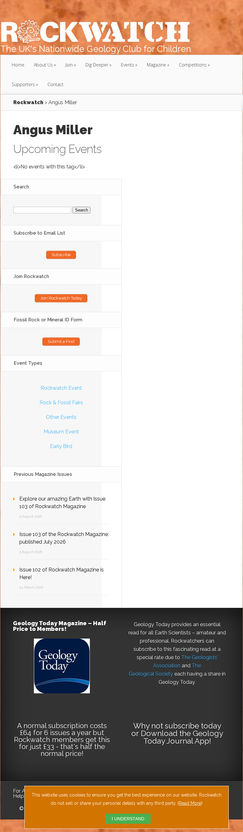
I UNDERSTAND (128, 818)
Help (18, 796)
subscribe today (193, 725)
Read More (190, 803)
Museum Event (61, 432)
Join (69, 65)
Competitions (193, 65)
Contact (55, 84)
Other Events (61, 417)
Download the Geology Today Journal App (182, 737)
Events (127, 65)
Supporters (23, 84)
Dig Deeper (96, 65)
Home (18, 65)
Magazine (156, 65)
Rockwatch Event (61, 388)
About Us (43, 65)
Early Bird (61, 446)
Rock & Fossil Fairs (61, 403)
